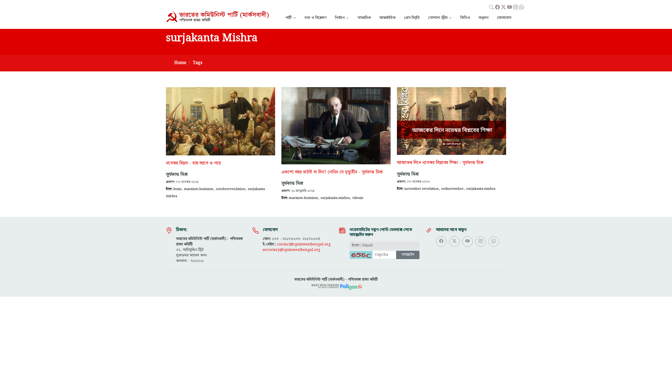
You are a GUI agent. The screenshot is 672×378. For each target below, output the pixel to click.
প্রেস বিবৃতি (412, 18)
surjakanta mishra (335, 198)
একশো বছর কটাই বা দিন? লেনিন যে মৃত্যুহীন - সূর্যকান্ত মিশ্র (331, 172)
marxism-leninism (198, 189)
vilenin (357, 198)
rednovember (452, 188)
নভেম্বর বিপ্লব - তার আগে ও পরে (193, 163)
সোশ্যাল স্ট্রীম (438, 18)
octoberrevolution (230, 189)
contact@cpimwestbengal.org (303, 244)
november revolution (421, 188)
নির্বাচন (340, 18)
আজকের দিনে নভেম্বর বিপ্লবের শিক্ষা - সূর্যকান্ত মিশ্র (440, 162)
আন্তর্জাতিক (387, 18)
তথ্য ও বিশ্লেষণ (315, 18)
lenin (177, 189)
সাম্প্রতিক (364, 18)
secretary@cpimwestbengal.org (291, 250)
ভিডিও (465, 18)
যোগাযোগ (504, 18)
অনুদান (484, 18)
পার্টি (289, 18)
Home (180, 63)
